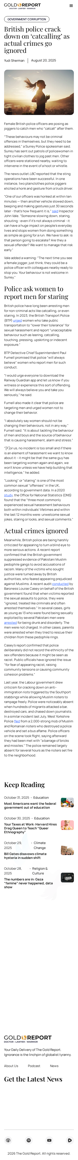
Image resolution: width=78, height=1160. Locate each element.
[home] (22, 6)
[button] (69, 6)
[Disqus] (39, 959)
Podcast (34, 1066)
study (8, 495)
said (55, 211)
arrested (10, 622)
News (54, 1066)
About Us (11, 1066)
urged (17, 320)
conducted (60, 584)
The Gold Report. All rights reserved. (39, 1153)
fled (17, 721)
